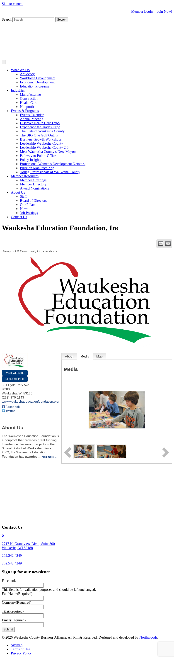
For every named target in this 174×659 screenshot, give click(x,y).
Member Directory (33, 184)
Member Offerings (33, 180)
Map (99, 356)
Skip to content (12, 4)
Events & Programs (25, 111)
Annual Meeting (31, 119)
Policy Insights (30, 160)
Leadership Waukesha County (41, 143)
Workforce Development (37, 78)
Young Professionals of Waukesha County (50, 172)
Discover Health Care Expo (40, 123)
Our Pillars (27, 205)
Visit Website (15, 373)
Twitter (10, 411)
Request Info (14, 379)
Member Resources (25, 176)
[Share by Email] (168, 243)
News (24, 209)
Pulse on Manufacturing (37, 168)
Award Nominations (34, 188)
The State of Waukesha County (42, 131)
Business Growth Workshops (41, 139)
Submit (8, 629)
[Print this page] (160, 243)
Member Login (142, 11)
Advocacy (27, 74)
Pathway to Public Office (38, 156)
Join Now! (164, 11)
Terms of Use (20, 649)
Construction (29, 98)
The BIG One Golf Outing (39, 135)
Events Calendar (32, 115)
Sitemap (16, 645)
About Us (18, 192)
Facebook (12, 407)
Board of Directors (33, 200)
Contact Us (19, 217)
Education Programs (34, 86)
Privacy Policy (21, 653)
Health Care (28, 103)
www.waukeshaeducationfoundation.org (30, 401)
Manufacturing (30, 94)
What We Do (20, 70)
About (69, 356)
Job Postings (29, 213)
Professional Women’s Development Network (52, 164)
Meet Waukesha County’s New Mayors (48, 151)
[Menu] (3, 62)
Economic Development (37, 82)
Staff (23, 196)
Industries (18, 90)
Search (7, 19)
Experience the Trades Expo (40, 127)
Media (84, 356)
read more (48, 456)
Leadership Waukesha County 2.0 (44, 147)
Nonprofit (27, 107)
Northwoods (148, 637)
